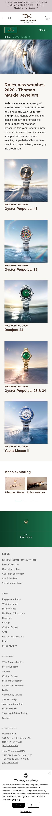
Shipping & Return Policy (14, 713)
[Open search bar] (10, 18)
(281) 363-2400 (10, 762)
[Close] (49, 772)
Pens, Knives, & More (13, 636)
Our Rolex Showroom (13, 573)
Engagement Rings (11, 599)
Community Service (12, 694)
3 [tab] (30, 501)
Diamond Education (12, 680)
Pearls (5, 641)
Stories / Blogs (9, 699)
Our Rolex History (11, 569)
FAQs (5, 689)
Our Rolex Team (10, 578)
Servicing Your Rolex (12, 583)
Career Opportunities (13, 685)
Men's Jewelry (9, 645)
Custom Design (10, 627)
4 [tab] (36, 501)
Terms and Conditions (13, 703)
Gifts (4, 631)
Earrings (6, 622)
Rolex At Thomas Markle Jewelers (19, 559)
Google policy (14, 799)
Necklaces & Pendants (13, 613)
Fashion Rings (9, 608)
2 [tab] (25, 501)
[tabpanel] (15, 485)
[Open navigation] (4, 18)
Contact (6, 717)
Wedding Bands (10, 603)
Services (6, 671)
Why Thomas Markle (12, 662)
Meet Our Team (10, 666)
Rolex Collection (10, 564)
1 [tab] (17, 501)
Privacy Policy (9, 708)
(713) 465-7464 (10, 745)
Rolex (7, 37)
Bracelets (7, 617)
